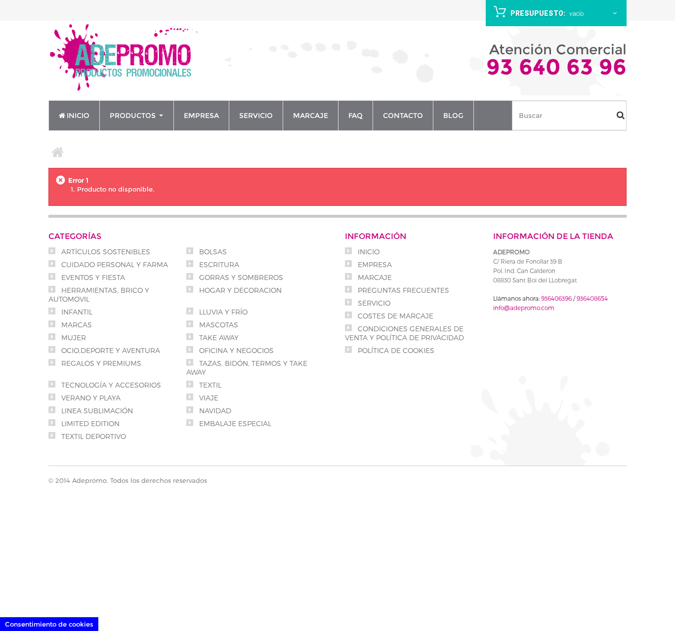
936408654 (592, 298)
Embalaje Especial (234, 423)
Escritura (218, 264)
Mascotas (217, 324)
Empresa (374, 264)
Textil (209, 385)
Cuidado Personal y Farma (113, 264)
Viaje (207, 398)
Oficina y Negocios (235, 350)
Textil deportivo (92, 436)
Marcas (75, 324)
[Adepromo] (125, 58)
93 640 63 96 (556, 66)
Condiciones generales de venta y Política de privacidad (404, 333)
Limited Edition (89, 423)
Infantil (75, 312)
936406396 (556, 298)
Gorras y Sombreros (240, 277)
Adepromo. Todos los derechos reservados (139, 480)
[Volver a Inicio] (57, 152)
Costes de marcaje (394, 316)
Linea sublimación (96, 410)
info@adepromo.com (523, 307)
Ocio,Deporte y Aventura (109, 350)
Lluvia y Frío (222, 312)
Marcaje (374, 277)
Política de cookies (395, 350)
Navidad (214, 410)
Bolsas (212, 251)
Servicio (373, 303)
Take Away (218, 337)
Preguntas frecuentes (402, 290)
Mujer (72, 337)
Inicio (368, 251)
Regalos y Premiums (100, 363)
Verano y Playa (90, 398)
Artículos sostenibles (104, 251)
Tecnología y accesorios (110, 385)
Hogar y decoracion (239, 290)
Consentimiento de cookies (49, 624)
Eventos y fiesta (92, 277)
